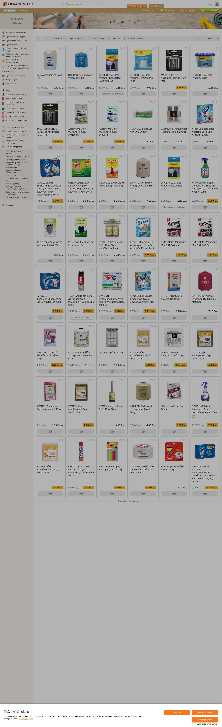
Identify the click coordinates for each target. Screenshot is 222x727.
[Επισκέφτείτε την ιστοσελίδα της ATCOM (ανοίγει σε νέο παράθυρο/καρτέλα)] (207, 724)
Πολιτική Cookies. (26, 719)
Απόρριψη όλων (205, 712)
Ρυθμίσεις (177, 712)
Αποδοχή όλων (205, 720)
